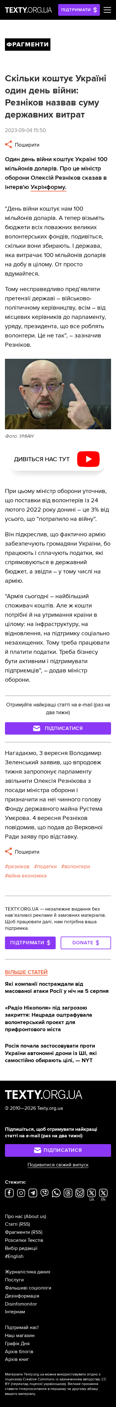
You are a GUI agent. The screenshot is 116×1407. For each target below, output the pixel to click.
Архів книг (17, 1359)
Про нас (14, 1216)
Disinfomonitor (21, 1304)
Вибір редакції (21, 1248)
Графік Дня (17, 1344)
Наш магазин (20, 1335)
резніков (18, 866)
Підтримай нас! (22, 1327)
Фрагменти (17, 1232)
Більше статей (26, 972)
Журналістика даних (27, 1272)
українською (54, 1384)
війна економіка (27, 876)
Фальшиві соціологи (28, 1288)
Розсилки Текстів (24, 1240)
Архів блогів (19, 1352)
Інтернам (15, 1312)
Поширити (26, 145)
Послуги (14, 1280)
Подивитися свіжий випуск (58, 1165)
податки (47, 866)
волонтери (77, 866)
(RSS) (24, 1224)
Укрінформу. (49, 187)
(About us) (35, 1216)
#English (14, 1256)
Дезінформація (22, 1296)
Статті (11, 1224)
